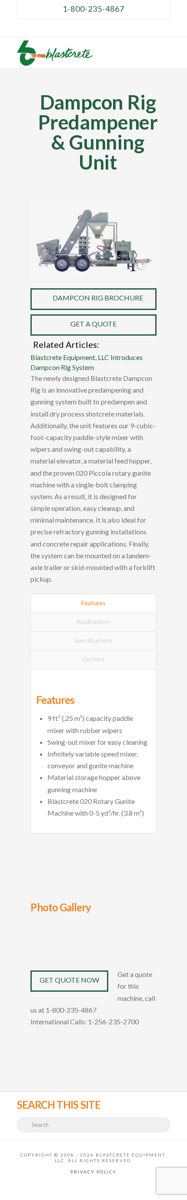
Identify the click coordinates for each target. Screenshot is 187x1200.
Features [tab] (93, 603)
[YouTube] (104, 28)
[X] (83, 28)
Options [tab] (93, 659)
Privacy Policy (93, 1171)
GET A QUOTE (93, 324)
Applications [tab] (93, 621)
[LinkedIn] (93, 28)
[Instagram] (114, 28)
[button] (165, 51)
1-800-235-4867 (93, 8)
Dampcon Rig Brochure (98, 297)
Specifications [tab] (93, 640)
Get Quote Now (69, 980)
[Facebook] (72, 28)
